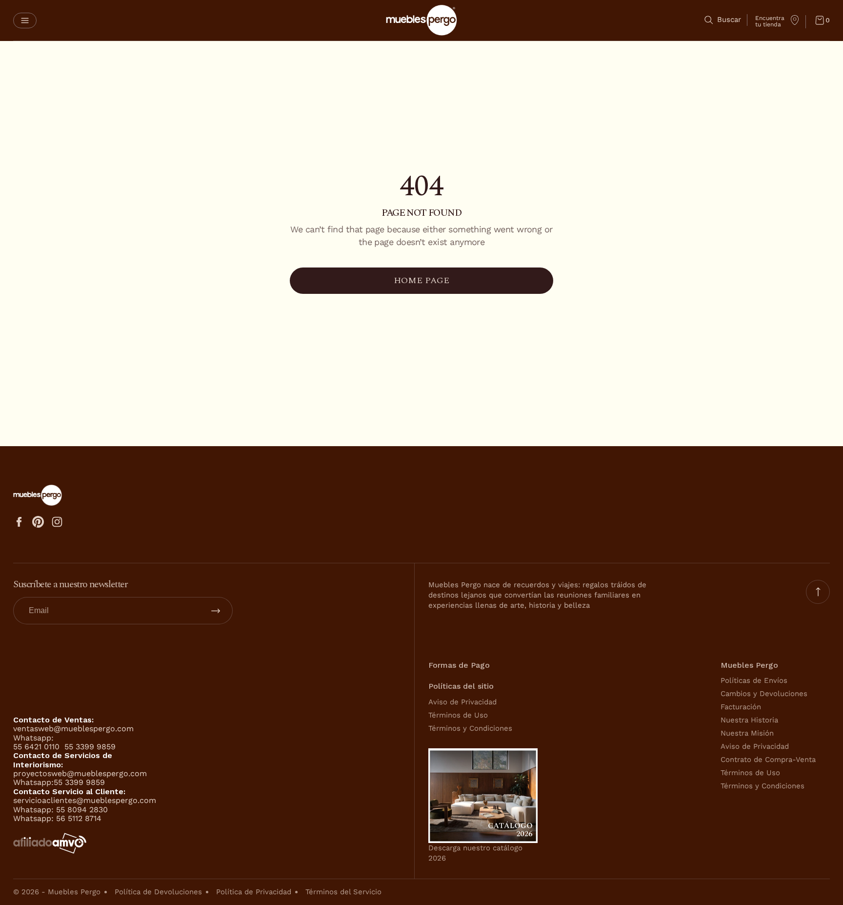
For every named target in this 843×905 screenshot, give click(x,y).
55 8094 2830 (82, 809)
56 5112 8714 (78, 818)
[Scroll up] (817, 591)
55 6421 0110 (37, 746)
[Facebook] (19, 522)
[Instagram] (57, 522)
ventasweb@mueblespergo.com (73, 728)
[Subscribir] (215, 611)
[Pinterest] (38, 522)
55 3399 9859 (90, 746)
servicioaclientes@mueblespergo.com (84, 800)
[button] (25, 20)
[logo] (421, 20)
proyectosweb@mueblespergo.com (80, 773)
